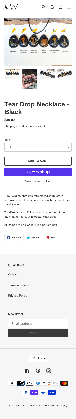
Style (7, 139)
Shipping (10, 126)
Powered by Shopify (56, 405)
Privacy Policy (17, 295)
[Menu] (69, 6)
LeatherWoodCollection (31, 405)
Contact (13, 274)
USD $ (37, 358)
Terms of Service (19, 285)
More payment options (38, 181)
